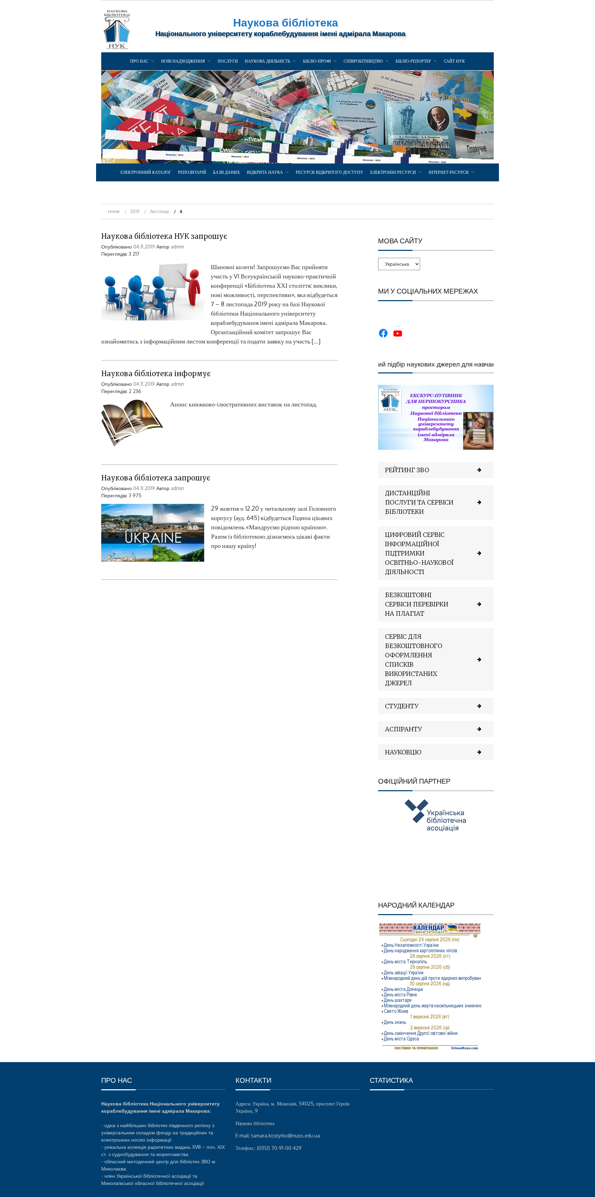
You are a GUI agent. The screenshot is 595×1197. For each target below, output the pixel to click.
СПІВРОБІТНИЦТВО (363, 61)
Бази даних (226, 172)
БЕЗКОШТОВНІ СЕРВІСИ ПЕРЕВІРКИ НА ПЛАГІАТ (416, 604)
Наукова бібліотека (285, 22)
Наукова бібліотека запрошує (155, 478)
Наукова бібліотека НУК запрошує (164, 236)
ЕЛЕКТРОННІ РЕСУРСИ (393, 172)
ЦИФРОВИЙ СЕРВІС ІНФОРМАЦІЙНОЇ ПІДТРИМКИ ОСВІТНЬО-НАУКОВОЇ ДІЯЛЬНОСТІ (419, 553)
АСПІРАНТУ (403, 729)
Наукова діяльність (267, 61)
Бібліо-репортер (413, 61)
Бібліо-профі (317, 61)
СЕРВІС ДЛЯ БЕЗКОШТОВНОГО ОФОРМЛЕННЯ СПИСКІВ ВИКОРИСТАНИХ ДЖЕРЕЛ (413, 660)
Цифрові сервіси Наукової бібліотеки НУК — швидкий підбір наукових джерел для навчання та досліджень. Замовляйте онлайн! (395, 364)
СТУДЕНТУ (401, 706)
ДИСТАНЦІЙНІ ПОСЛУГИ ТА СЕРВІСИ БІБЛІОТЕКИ (419, 502)
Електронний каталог (146, 172)
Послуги (228, 61)
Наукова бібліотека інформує (156, 373)
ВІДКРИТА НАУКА (265, 172)
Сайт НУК (454, 61)
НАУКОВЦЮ (403, 752)
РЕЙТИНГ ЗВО (407, 470)
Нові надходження (183, 61)
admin (177, 247)
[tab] (436, 470)
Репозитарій (192, 172)
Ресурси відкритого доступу (329, 172)
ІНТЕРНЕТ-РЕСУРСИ (449, 172)
